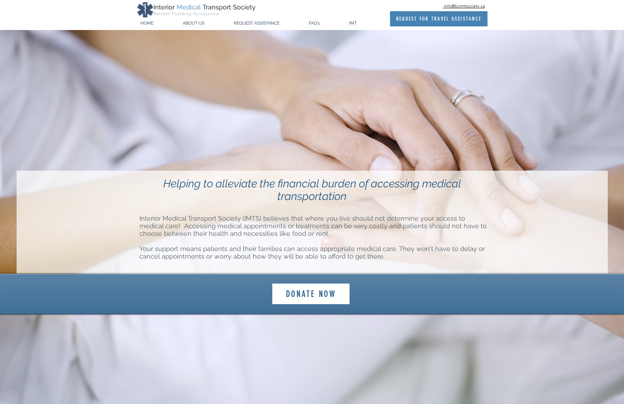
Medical (190, 7)
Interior (165, 7)
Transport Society (229, 7)
